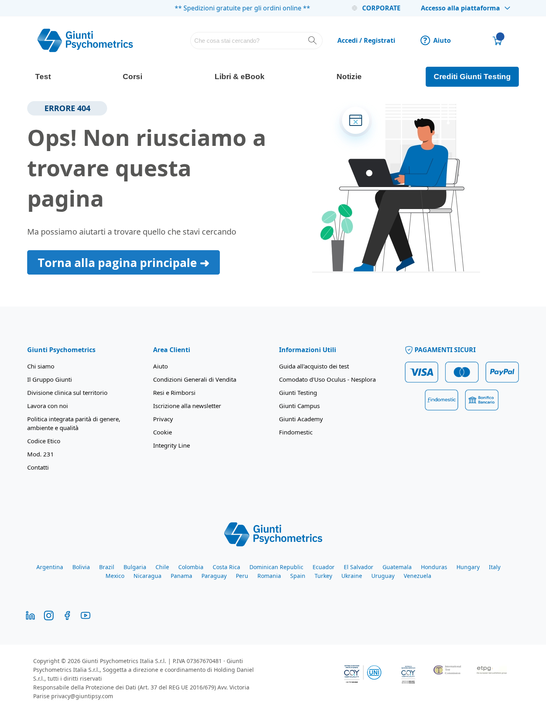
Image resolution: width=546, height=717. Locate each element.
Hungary (468, 567)
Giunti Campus (299, 406)
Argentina (49, 567)
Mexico (115, 576)
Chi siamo (40, 366)
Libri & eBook (240, 76)
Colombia (190, 567)
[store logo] (85, 40)
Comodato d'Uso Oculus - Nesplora (327, 379)
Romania (269, 576)
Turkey (323, 576)
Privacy (163, 419)
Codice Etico (43, 441)
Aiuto (437, 40)
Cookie (162, 432)
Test (43, 76)
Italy (494, 567)
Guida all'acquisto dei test (314, 366)
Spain (297, 576)
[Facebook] (67, 615)
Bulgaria (135, 567)
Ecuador (324, 567)
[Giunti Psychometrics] (273, 533)
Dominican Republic (276, 567)
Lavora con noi (47, 406)
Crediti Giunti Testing (472, 76)
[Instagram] (49, 615)
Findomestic (296, 432)
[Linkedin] (30, 615)
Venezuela (417, 576)
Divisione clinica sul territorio (67, 392)
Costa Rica (226, 567)
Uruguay (383, 576)
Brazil (106, 567)
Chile (162, 567)
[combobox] (256, 40)
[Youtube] (85, 615)
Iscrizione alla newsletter (187, 406)
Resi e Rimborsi (174, 392)
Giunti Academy (301, 419)
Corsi (132, 76)
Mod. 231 (40, 454)
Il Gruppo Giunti (49, 379)
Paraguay (214, 576)
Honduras (434, 567)
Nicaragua (147, 576)
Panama (181, 576)
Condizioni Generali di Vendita (194, 379)
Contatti (38, 467)
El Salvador (358, 567)
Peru (242, 576)
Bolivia (81, 567)
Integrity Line (171, 445)
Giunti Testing (298, 392)
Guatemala (397, 567)
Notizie (349, 76)
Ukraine (351, 576)
